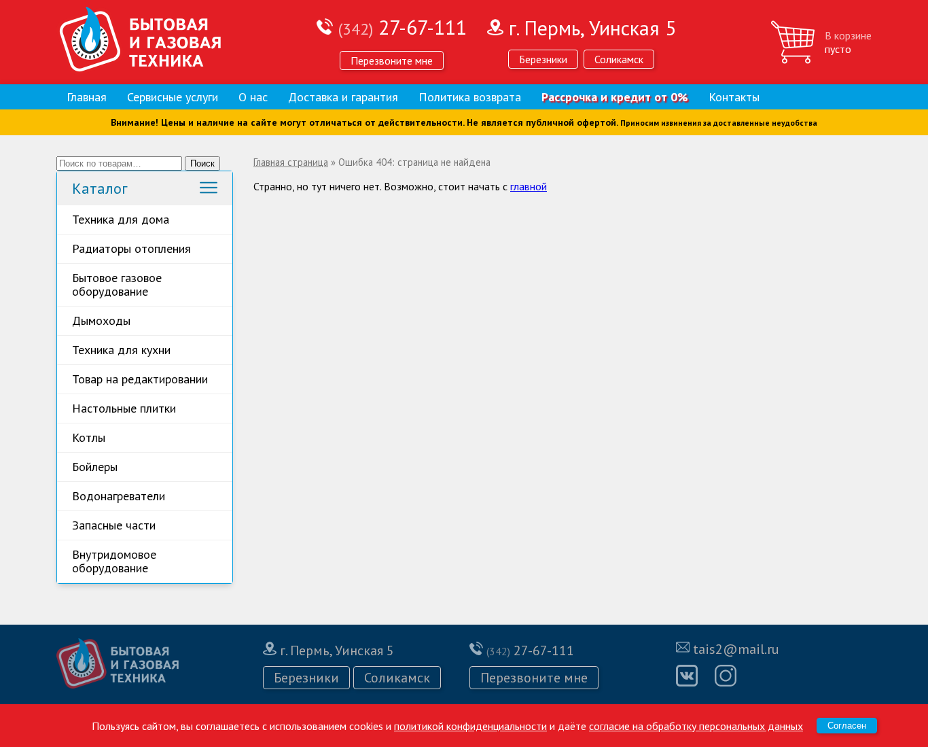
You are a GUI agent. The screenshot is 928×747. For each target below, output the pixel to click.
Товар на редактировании (140, 379)
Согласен (846, 725)
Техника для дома (120, 219)
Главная (87, 97)
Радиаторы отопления (131, 248)
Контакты (734, 97)
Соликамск (618, 59)
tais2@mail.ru (736, 649)
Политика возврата (469, 97)
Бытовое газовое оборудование (117, 284)
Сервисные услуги (172, 97)
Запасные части (114, 525)
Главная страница (290, 162)
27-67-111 (402, 27)
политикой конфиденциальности (470, 726)
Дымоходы (101, 320)
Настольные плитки (124, 408)
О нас (253, 97)
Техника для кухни (121, 350)
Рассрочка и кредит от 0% (614, 97)
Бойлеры (95, 466)
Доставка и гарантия (343, 97)
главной (528, 186)
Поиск (202, 163)
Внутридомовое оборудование (114, 561)
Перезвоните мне (392, 60)
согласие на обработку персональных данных (696, 726)
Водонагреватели (118, 496)
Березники (543, 59)
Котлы (88, 437)
